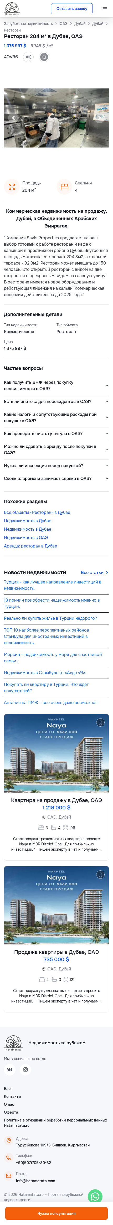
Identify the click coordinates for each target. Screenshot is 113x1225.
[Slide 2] (50, 161)
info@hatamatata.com (35, 1181)
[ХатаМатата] (13, 1043)
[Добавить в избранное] (44, 57)
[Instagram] (25, 1070)
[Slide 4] (62, 161)
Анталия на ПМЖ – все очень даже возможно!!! (51, 702)
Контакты (12, 1096)
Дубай (65, 817)
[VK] (10, 1070)
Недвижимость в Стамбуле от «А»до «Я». (45, 672)
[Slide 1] (43, 161)
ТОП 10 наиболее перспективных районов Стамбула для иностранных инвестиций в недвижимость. (46, 636)
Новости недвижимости (35, 572)
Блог (8, 1088)
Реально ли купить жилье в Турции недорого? (50, 618)
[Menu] (105, 8)
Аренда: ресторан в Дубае (30, 546)
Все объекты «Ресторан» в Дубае (37, 512)
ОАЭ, (52, 817)
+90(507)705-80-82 (33, 1162)
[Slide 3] (56, 161)
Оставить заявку (71, 8)
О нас (9, 1104)
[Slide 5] (69, 161)
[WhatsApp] (95, 1196)
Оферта (11, 1112)
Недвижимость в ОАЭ (26, 537)
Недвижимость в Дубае (27, 521)
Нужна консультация (56, 1213)
